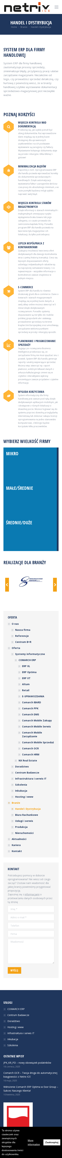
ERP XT (26, 678)
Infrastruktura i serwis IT (30, 778)
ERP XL (26, 666)
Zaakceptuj (51, 1142)
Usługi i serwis (24, 821)
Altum (26, 684)
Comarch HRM (30, 754)
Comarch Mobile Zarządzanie (32, 734)
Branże (23, 27)
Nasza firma (22, 629)
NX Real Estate (28, 760)
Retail (25, 690)
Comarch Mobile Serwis (36, 726)
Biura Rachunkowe (26, 814)
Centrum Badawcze (27, 772)
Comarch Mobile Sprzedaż (38, 742)
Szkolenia (21, 784)
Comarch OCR (30, 748)
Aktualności (19, 839)
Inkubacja (21, 790)
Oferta (16, 648)
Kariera (16, 845)
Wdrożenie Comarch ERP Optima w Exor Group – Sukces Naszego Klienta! (30, 1088)
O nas (15, 623)
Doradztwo (22, 766)
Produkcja (21, 827)
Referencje (22, 636)
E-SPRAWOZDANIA (33, 696)
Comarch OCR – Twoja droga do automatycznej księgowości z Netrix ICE (30, 1074)
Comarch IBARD (31, 702)
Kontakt (17, 851)
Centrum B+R (23, 642)
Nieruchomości (24, 833)
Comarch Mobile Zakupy (37, 720)
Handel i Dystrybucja (28, 808)
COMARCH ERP (27, 660)
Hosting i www (24, 796)
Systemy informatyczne (30, 654)
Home (14, 27)
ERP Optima (29, 672)
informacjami (32, 894)
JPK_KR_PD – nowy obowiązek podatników (27, 1062)
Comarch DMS (30, 714)
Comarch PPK (30, 708)
